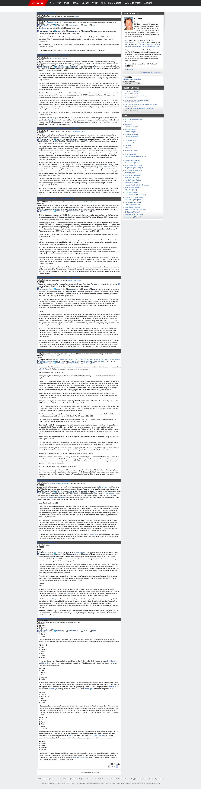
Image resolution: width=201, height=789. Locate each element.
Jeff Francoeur (64, 66)
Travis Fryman (45, 369)
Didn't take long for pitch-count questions (54, 480)
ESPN (38, 3)
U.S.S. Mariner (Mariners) (133, 170)
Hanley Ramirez (79, 359)
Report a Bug (129, 779)
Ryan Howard (50, 497)
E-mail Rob (129, 69)
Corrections (138, 779)
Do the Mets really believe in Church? (53, 55)
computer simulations (74, 280)
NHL (103, 3)
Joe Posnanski (129, 143)
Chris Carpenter (112, 661)
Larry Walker (69, 359)
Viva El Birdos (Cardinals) (133, 163)
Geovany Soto (99, 359)
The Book (128, 145)
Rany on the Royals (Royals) (134, 197)
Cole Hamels (112, 687)
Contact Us (146, 779)
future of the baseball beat (86, 202)
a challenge (71, 354)
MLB (66, 3)
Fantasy (151, 9)
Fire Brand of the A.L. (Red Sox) (135, 195)
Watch (140, 9)
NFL (52, 3)
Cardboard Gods (130, 140)
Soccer (85, 3)
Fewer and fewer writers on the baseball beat (56, 198)
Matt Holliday (60, 359)
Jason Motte (46, 663)
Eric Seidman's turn (78, 131)
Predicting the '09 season (48, 619)
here (76, 16)
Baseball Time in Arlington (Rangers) (137, 185)
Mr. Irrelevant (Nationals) (133, 175)
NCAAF (75, 3)
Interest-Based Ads (88, 779)
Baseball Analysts (130, 132)
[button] (167, 3)
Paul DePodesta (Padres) (133, 180)
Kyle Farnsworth (50, 22)
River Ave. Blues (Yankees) (134, 214)
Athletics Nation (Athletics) (133, 160)
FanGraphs (101, 361)
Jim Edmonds (68, 593)
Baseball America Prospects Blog (135, 156)
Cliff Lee (70, 736)
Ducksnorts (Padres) (132, 177)
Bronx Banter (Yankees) (133, 207)
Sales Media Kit (76, 779)
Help (47, 779)
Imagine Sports (56, 289)
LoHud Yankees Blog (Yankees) (135, 209)
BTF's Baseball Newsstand (133, 119)
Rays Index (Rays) (131, 192)
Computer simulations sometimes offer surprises (58, 277)
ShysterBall (128, 124)
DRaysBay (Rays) (131, 190)
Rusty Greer (76, 361)
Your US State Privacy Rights (89, 783)
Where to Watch (133, 3)
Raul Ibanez (62, 497)
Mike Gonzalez (111, 493)
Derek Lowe (103, 487)
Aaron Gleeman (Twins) (132, 204)
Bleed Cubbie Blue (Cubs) (133, 165)
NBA (59, 3)
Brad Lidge (88, 689)
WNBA (95, 3)
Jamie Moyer (53, 689)
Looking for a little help (47, 542)
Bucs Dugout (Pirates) (132, 182)
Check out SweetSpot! (46, 13)
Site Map (154, 779)
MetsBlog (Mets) (130, 172)
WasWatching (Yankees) (133, 217)
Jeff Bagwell (54, 599)
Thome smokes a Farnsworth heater (52, 19)
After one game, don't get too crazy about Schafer (58, 128)
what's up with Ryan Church (57, 58)
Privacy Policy (75, 783)
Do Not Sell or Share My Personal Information (109, 779)
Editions (148, 3)
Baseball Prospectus (131, 136)
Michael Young (88, 361)
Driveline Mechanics (131, 150)
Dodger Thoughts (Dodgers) (134, 168)
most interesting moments (60, 483)
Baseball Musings (130, 129)
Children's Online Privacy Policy (109, 783)
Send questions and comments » (150, 72)
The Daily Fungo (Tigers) (133, 202)
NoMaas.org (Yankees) (132, 212)
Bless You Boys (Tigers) (133, 200)
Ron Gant (108, 359)
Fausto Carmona (98, 736)
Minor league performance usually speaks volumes (59, 350)
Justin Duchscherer (79, 757)
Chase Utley (89, 359)
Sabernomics (129, 148)
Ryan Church (52, 120)
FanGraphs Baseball (131, 127)
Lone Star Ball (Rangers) (133, 187)
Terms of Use (66, 783)
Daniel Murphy (80, 552)
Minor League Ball (130, 154)
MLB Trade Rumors (131, 134)
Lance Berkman (103, 167)
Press (52, 779)
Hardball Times (130, 122)
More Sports (114, 3)
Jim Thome (42, 28)
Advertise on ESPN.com (62, 779)
